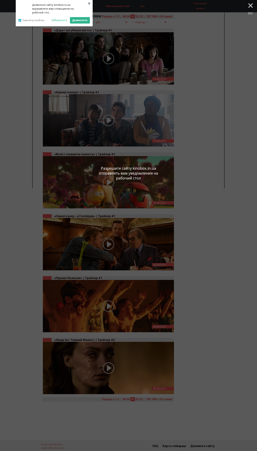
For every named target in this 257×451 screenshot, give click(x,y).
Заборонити (59, 20)
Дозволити (79, 20)
